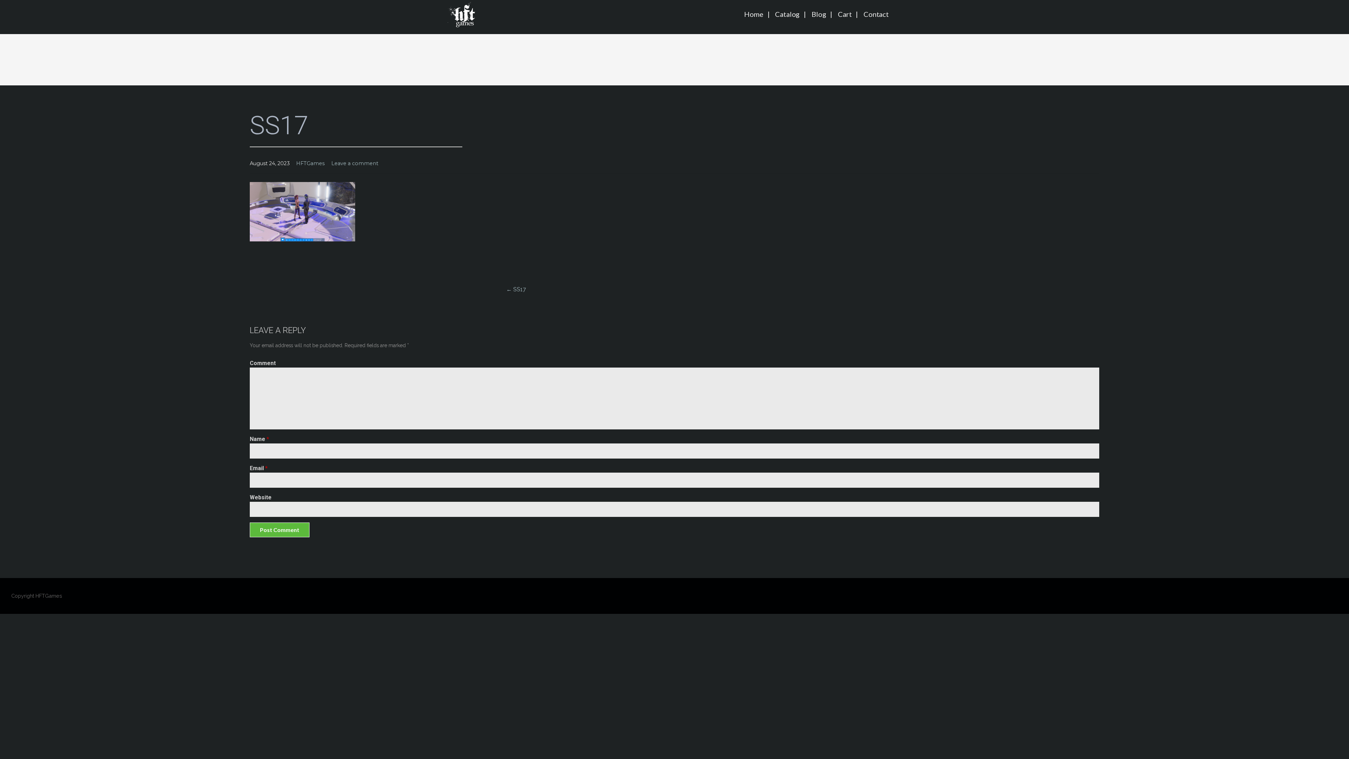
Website (261, 497)
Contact (876, 14)
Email (259, 468)
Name (259, 439)
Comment (263, 363)
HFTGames (310, 163)
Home (753, 14)
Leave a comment (354, 163)
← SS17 (516, 289)
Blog (819, 14)
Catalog (787, 14)
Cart (845, 14)
